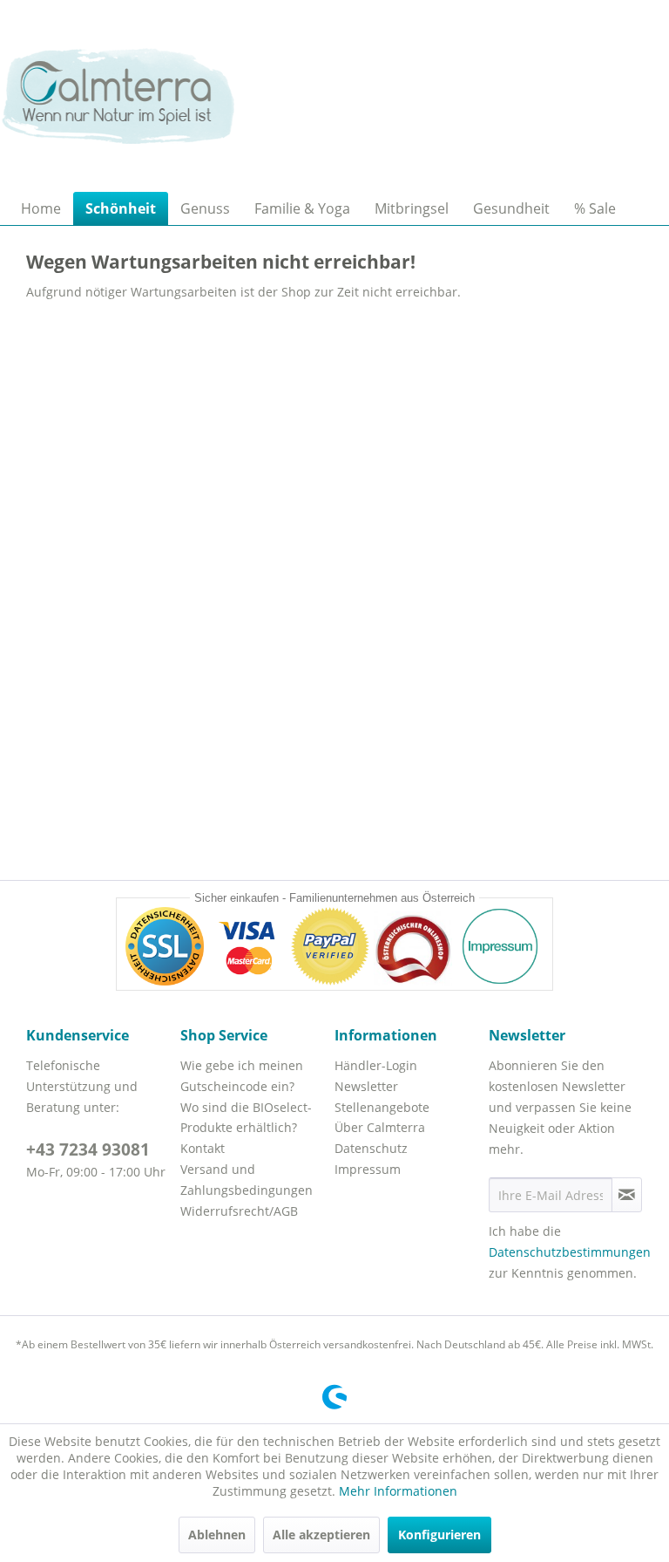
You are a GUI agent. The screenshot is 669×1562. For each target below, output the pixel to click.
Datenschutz (371, 1148)
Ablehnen (217, 1534)
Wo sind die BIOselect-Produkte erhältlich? (246, 1117)
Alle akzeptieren (321, 1534)
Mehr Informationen (398, 1491)
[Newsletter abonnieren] (627, 1194)
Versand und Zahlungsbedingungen (246, 1179)
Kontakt (202, 1148)
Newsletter (366, 1086)
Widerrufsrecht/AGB (239, 1211)
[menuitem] (41, 208)
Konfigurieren (439, 1534)
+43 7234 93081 (88, 1149)
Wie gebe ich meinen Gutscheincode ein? (241, 1076)
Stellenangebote (381, 1107)
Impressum (367, 1169)
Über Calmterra (379, 1127)
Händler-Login (375, 1065)
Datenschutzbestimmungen (570, 1252)
